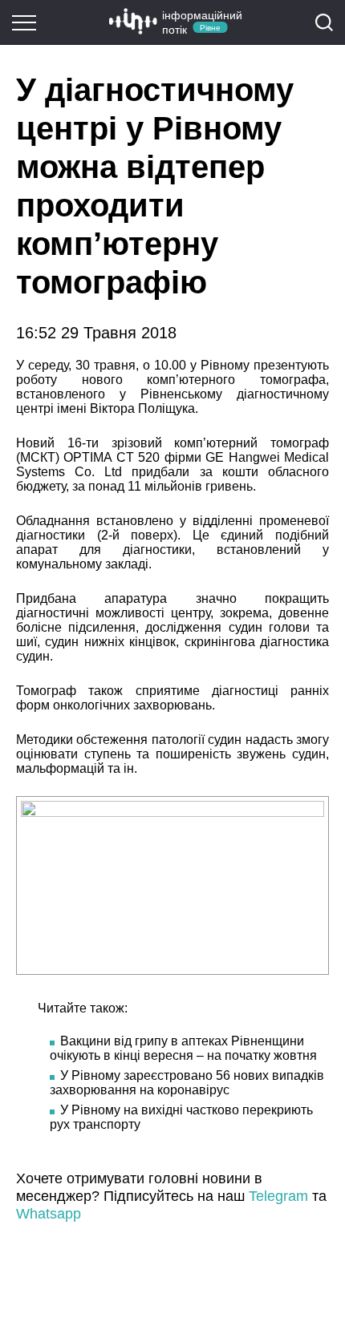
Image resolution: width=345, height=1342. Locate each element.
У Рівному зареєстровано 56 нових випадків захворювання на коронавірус (187, 1083)
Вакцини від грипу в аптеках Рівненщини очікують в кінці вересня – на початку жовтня (183, 1048)
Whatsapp (48, 1214)
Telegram (278, 1196)
